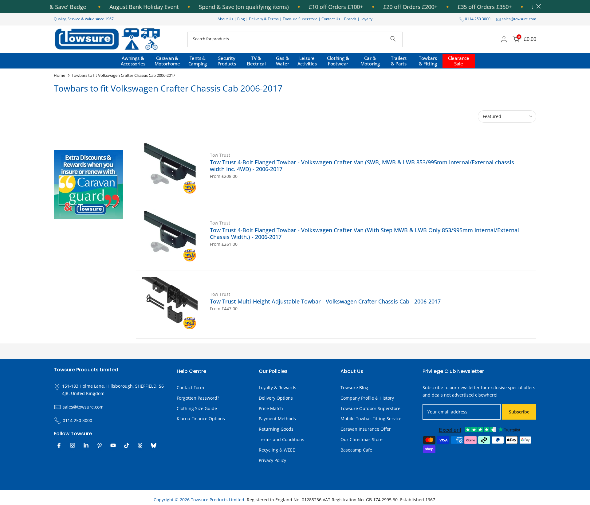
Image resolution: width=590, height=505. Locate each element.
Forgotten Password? (198, 398)
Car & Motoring (370, 61)
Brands (350, 19)
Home (59, 75)
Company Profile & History (367, 398)
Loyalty (366, 19)
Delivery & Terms (264, 19)
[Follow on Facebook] (59, 445)
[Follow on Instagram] (72, 445)
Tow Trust (220, 155)
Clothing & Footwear (338, 61)
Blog (241, 19)
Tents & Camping (197, 61)
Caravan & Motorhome (167, 61)
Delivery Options (276, 398)
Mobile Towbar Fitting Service (370, 418)
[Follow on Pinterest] (99, 445)
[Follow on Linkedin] (86, 445)
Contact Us (330, 19)
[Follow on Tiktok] (126, 445)
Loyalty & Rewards (277, 387)
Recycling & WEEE (277, 450)
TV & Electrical (256, 61)
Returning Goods (276, 429)
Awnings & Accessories (133, 61)
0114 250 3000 (477, 19)
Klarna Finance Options (201, 418)
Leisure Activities (307, 61)
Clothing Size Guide (197, 408)
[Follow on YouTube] (113, 445)
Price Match (271, 408)
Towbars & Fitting (428, 61)
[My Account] (504, 39)
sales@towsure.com (519, 19)
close (537, 6)
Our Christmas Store (361, 439)
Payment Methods (277, 418)
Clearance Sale (458, 61)
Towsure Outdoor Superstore (370, 408)
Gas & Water (282, 61)
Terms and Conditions (281, 439)
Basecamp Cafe (356, 450)
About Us (225, 19)
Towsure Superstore (300, 19)
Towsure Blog (354, 387)
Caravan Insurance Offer (365, 429)
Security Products (227, 61)
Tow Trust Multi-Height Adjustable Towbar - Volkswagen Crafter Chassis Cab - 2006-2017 (325, 301)
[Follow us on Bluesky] (153, 445)
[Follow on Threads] (140, 445)
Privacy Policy (272, 460)
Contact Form (190, 387)
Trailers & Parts (399, 61)
